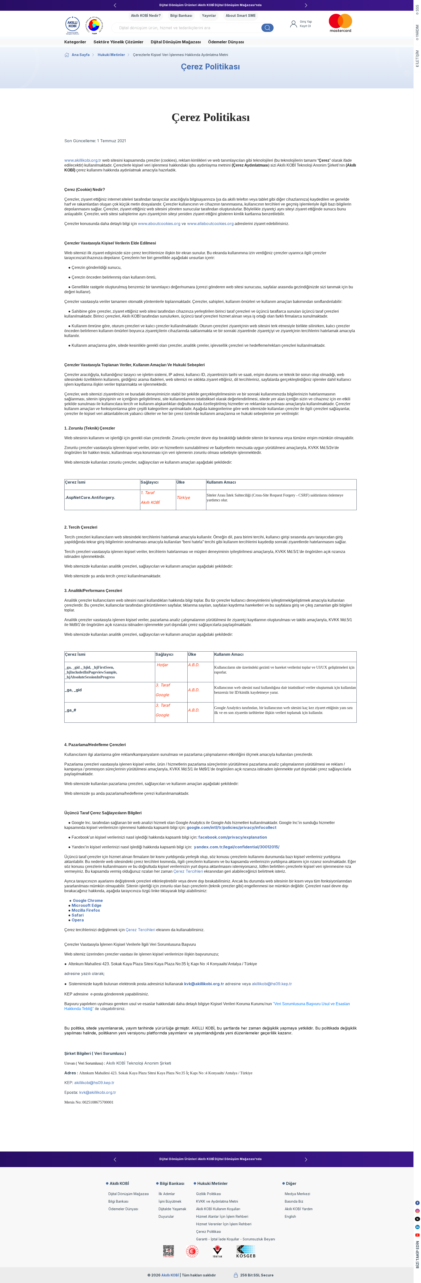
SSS (417, 8)
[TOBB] (94, 24)
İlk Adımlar (167, 1194)
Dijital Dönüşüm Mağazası (176, 41)
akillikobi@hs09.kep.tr (272, 983)
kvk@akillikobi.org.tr (97, 1092)
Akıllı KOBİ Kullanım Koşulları (218, 1209)
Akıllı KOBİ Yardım (299, 1209)
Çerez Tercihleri (188, 871)
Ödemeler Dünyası (226, 41)
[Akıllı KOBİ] (72, 24)
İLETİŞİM (417, 57)
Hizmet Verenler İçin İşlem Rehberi (223, 1224)
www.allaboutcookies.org (210, 223)
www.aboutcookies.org (159, 223)
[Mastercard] (340, 23)
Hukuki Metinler (111, 55)
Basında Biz (294, 1201)
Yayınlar (209, 15)
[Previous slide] (115, 5)
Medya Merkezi (297, 1194)
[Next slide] (306, 5)
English (290, 1216)
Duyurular (166, 1216)
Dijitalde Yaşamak (172, 1209)
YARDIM (417, 31)
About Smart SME (241, 15)
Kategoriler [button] (75, 41)
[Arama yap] (267, 28)
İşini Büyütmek (170, 1201)
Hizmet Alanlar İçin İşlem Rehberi (222, 1216)
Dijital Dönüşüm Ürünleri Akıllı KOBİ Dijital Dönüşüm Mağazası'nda (210, 5)
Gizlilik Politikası (208, 1194)
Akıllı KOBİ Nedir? (146, 15)
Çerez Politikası (208, 1231)
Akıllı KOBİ (170, 1275)
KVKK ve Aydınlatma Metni (217, 1201)
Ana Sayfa (81, 55)
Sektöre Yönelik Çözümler (119, 41)
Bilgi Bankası (181, 15)
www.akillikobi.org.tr (82, 160)
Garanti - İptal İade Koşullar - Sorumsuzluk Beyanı (235, 1239)
